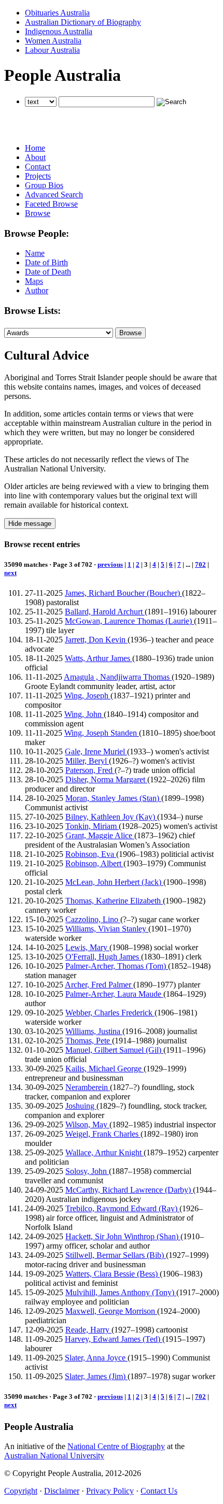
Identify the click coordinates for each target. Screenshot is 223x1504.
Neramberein (87, 1087)
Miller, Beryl (87, 760)
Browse (37, 213)
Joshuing (80, 1105)
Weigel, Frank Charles (103, 1133)
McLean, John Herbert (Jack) (114, 882)
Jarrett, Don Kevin (96, 639)
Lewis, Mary (87, 947)
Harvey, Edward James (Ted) (113, 1339)
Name (35, 253)
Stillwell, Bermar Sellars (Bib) (115, 1255)
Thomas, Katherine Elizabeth (114, 900)
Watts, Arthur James (98, 658)
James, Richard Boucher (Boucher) (123, 593)
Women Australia (53, 40)
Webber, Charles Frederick (110, 1012)
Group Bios (44, 185)
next (10, 573)
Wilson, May (87, 1124)
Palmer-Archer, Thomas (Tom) (116, 966)
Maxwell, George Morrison (111, 1311)
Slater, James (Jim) (96, 1376)
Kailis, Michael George (104, 1068)
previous (110, 564)
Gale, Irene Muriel (96, 751)
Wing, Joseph (87, 695)
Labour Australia (52, 50)
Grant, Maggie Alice (99, 835)
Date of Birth (46, 262)
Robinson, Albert (94, 863)
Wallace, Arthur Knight (104, 1152)
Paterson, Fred (90, 770)
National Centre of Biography (116, 1446)
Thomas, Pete (88, 1040)
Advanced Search (54, 194)
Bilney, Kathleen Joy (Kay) (111, 816)
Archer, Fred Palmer (99, 984)
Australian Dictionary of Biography (83, 22)
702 (200, 564)
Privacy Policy (110, 1490)
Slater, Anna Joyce (96, 1357)
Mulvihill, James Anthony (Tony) (120, 1292)
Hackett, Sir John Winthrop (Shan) (122, 1236)
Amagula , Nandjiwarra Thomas (118, 676)
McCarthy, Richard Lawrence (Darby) (129, 1189)
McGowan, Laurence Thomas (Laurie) (129, 621)
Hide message (29, 523)
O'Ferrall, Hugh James (103, 956)
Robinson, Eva (90, 854)
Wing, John (84, 714)
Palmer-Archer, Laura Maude (114, 994)
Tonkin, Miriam (92, 826)
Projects (38, 175)
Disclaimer (61, 1490)
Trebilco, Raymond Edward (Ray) (122, 1208)
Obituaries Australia (57, 12)
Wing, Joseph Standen (101, 732)
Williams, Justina (93, 1031)
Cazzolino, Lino (92, 919)
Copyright (20, 1490)
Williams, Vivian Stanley (106, 928)
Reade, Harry (88, 1329)
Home (35, 148)
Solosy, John (87, 1171)
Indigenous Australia (58, 31)
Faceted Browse (51, 203)
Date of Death (48, 271)
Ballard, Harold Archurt (105, 611)
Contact (37, 166)
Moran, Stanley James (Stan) (113, 798)
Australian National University (54, 1455)
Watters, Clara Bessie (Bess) (112, 1273)
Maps (34, 281)
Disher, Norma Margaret (106, 779)
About (35, 157)
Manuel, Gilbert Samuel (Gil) (114, 1049)
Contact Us (159, 1490)
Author (36, 290)
